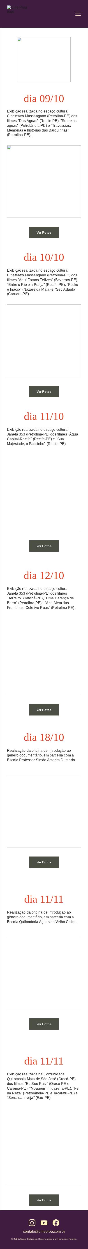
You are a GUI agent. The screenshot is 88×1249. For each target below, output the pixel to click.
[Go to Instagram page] (32, 1222)
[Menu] (78, 14)
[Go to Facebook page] (56, 1222)
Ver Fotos (44, 232)
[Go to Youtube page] (44, 1222)
